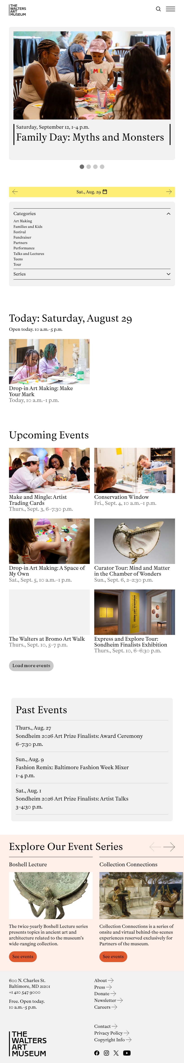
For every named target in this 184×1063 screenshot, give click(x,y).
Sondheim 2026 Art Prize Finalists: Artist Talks (72, 799)
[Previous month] (15, 191)
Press (100, 987)
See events (22, 956)
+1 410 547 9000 (24, 992)
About (101, 980)
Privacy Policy (109, 1033)
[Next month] (169, 191)
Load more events (31, 665)
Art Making (22, 221)
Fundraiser (22, 237)
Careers (103, 1007)
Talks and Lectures (28, 254)
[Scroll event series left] (155, 847)
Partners (20, 243)
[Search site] (158, 8)
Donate (102, 993)
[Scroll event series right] (169, 847)
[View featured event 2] (88, 166)
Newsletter (105, 1000)
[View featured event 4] (102, 166)
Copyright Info (110, 1039)
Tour (17, 264)
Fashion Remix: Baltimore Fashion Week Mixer (72, 767)
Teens (18, 259)
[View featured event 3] (95, 166)
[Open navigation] (170, 8)
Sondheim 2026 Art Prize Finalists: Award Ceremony (79, 736)
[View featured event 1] (82, 166)
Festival (19, 232)
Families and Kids (27, 226)
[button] (92, 192)
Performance (24, 248)
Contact (103, 1026)
